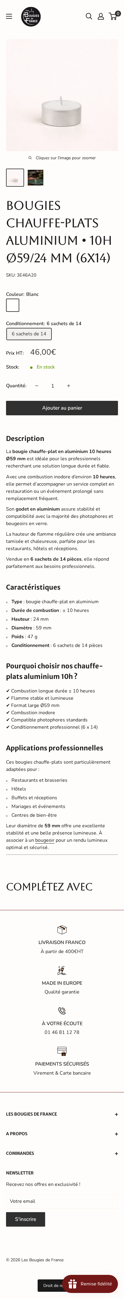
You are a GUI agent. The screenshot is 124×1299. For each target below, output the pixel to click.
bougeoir (44, 840)
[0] (113, 16)
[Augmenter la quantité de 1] (68, 385)
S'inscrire (25, 1219)
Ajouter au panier (62, 407)
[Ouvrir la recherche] (89, 16)
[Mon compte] (101, 16)
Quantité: (16, 385)
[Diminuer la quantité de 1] (36, 385)
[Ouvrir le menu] (9, 16)
